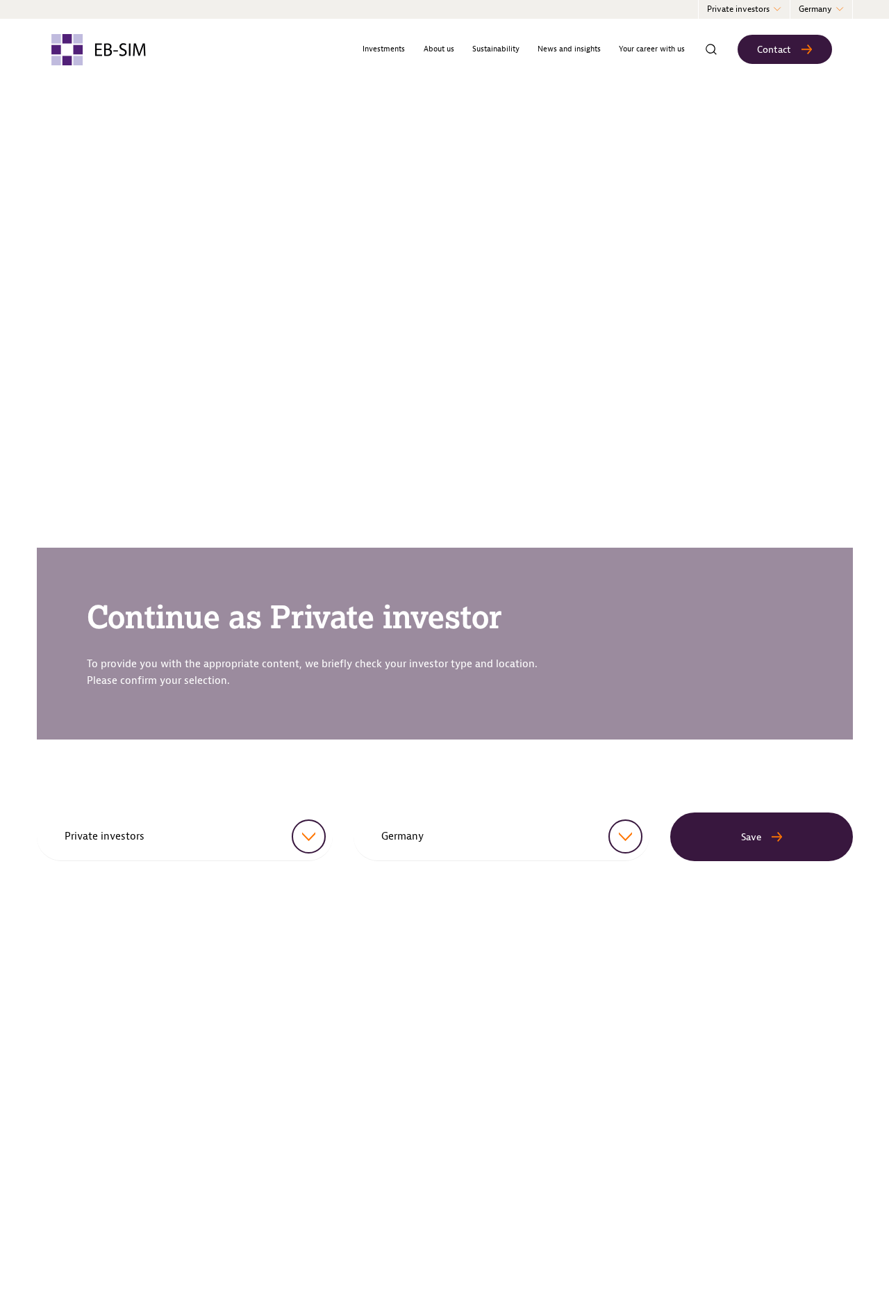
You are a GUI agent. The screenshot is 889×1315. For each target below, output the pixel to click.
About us (439, 49)
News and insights (569, 49)
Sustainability (496, 49)
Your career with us (652, 49)
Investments (384, 49)
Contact (774, 50)
